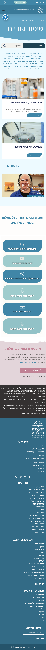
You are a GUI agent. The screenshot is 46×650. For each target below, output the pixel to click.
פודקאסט (40, 614)
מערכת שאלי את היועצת (27, 362)
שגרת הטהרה (39, 558)
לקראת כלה (39, 544)
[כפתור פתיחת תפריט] (3, 10)
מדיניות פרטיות (38, 465)
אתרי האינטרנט (38, 597)
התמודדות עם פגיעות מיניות (33, 572)
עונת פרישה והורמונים (36, 515)
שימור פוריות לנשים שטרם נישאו (26, 102)
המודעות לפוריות (37, 521)
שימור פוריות (25, 28)
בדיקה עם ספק (38, 504)
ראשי (42, 20)
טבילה (41, 561)
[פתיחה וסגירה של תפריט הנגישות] (5, 17)
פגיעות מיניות (39, 532)
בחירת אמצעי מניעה (36, 518)
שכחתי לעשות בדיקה (36, 492)
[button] (41, 185)
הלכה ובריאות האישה (36, 563)
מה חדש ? (40, 620)
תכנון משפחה (39, 549)
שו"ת (42, 609)
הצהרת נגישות (38, 462)
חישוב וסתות (39, 512)
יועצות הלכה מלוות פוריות (34, 603)
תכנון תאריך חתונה (37, 498)
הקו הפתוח (40, 594)
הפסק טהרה (39, 509)
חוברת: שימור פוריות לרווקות (28, 146)
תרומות (41, 471)
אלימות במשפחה (38, 529)
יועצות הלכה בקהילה (36, 606)
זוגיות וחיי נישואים (37, 566)
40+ (42, 552)
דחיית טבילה (39, 524)
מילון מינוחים (39, 578)
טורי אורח (40, 617)
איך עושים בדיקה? (37, 501)
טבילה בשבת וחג (38, 526)
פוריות (35, 20)
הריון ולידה (40, 546)
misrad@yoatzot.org (35, 451)
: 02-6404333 (37, 449)
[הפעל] (23, 185)
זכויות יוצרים (39, 468)
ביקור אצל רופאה (38, 495)
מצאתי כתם (39, 487)
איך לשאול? (40, 506)
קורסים (41, 612)
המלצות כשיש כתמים (36, 489)
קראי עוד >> (34, 115)
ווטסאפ (41, 600)
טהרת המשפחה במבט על (35, 575)
